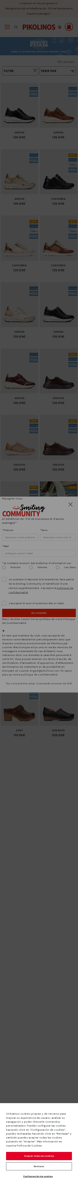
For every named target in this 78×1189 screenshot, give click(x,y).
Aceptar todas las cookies (39, 1156)
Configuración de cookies (38, 1176)
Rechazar (39, 1166)
